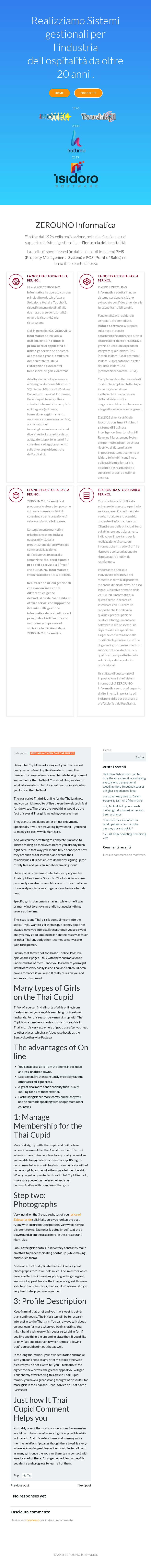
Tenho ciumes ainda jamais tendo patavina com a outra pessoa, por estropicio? (121, 824)
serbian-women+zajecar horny (52, 753)
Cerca (107, 750)
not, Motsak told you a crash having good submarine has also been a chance (123, 810)
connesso (33, 1520)
